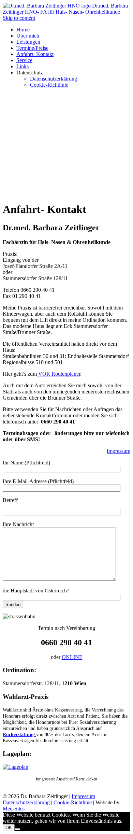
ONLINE (72, 657)
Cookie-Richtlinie (73, 802)
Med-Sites (14, 808)
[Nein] (17, 829)
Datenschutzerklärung (27, 802)
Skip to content (19, 18)
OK (8, 827)
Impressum (118, 451)
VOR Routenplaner (58, 374)
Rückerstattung (19, 734)
